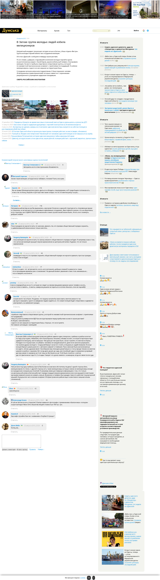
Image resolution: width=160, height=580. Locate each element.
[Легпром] (5, 206)
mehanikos (17, 267)
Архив (56, 31)
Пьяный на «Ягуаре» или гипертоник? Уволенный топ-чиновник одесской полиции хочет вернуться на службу (52, 134)
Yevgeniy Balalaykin (20, 237)
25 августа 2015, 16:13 (31, 253)
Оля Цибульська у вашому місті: (116, 66)
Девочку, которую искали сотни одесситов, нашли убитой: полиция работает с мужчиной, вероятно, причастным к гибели (49, 139)
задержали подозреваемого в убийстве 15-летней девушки (116, 130)
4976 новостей (14, 94)
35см (11, 388)
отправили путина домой (133, 521)
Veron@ (16, 253)
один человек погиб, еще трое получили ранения (121, 189)
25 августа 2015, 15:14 (52, 165)
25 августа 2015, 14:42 (25, 283)
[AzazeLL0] (5, 418)
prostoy (13, 283)
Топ (68, 31)
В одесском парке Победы (114, 169)
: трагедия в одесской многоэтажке (120, 111)
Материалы (42, 31)
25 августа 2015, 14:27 (26, 224)
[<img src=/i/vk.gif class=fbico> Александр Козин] (5, 404)
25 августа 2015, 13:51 (30, 206)
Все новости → (105, 212)
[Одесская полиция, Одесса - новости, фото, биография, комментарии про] (5, 97)
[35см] (4, 387)
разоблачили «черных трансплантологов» (119, 182)
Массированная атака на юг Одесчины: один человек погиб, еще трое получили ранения (113, 17)
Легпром (14, 206)
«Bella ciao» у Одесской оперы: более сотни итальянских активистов (120, 57)
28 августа (104, 199)
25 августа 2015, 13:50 (29, 188)
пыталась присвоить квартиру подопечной (122, 206)
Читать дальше (105, 391)
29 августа (104, 120)
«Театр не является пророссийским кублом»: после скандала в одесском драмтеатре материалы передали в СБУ (124, 244)
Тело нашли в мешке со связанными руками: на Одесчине (113, 126)
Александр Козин (20, 400)
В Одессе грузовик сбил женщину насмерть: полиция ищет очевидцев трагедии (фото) (34, 115)
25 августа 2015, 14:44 (32, 312)
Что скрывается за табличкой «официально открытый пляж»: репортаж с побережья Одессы (126, 231)
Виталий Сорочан (20, 176)
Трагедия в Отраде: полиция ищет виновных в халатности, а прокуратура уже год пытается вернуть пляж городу (12, 115)
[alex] (5, 228)
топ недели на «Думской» (121, 50)
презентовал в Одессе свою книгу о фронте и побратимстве (116, 91)
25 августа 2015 (21, 38)
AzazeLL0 (14, 414)
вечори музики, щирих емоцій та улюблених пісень (122, 67)
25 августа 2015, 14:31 (30, 267)
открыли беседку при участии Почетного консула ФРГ (122, 170)
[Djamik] (7, 188)
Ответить (26, 171)
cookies (82, 578)
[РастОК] (7, 300)
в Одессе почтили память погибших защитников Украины (115, 160)
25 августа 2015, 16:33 (28, 296)
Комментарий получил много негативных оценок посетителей (25, 160)
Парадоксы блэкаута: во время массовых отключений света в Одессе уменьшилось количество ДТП (50, 122)
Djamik (15, 188)
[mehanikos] (6, 267)
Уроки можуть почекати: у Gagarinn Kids (119, 137)
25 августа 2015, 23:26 (32, 425)
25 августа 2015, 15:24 (45, 334)
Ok (89, 578)
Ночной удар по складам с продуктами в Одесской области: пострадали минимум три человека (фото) (47, 16)
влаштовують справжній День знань (118, 140)
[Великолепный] (5, 316)
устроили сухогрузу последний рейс (132, 563)
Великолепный (17, 312)
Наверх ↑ (22, 145)
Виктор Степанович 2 (32, 165)
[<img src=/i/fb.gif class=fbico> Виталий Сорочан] (5, 180)
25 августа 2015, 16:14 (25, 388)
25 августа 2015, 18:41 (36, 400)
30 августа (104, 43)
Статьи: (103, 224)
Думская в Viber (108, 483)
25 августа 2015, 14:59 (40, 237)
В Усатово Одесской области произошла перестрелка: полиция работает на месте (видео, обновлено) (49, 131)
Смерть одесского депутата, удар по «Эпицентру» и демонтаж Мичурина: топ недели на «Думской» (16, 17)
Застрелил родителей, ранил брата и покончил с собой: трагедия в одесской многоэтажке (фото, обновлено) (82, 16)
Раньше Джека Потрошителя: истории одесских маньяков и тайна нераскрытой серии (42, 136)
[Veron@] (7, 257)
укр (119, 30)
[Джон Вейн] (5, 429)
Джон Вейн (15, 425)
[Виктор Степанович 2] (12, 163)
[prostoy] (5, 283)
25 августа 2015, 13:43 (36, 176)
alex (12, 224)
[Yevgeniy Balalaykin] (7, 241)
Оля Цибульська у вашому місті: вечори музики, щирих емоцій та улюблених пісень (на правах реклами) (133, 537)
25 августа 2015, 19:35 (27, 414)
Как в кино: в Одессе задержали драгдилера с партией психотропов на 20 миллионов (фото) (47, 125)
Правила (32, 449)
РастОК (16, 296)
